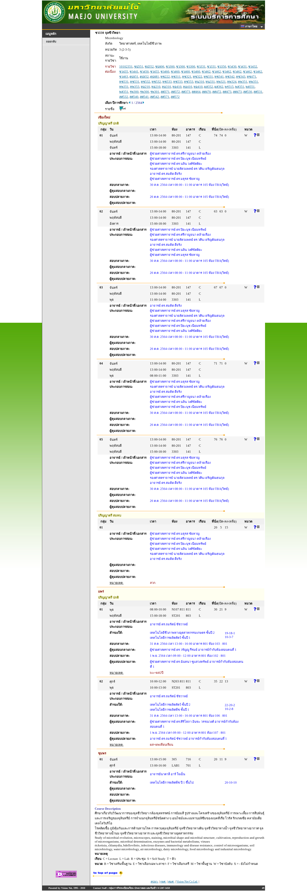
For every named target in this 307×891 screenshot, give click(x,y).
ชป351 (138, 66)
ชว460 (164, 71)
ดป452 (144, 76)
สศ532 (123, 97)
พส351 (239, 86)
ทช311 (176, 76)
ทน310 (199, 81)
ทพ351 (242, 81)
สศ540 (134, 97)
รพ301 (154, 92)
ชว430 (232, 66)
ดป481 (154, 76)
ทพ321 (221, 81)
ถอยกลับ (51, 41)
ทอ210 (145, 86)
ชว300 (170, 66)
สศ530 (247, 92)
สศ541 (144, 97)
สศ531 (258, 92)
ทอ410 (177, 86)
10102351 (126, 66)
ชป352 (149, 66)
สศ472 (216, 92)
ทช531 (124, 81)
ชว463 (123, 76)
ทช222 (165, 76)
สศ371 (165, 92)
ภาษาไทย (251, 26)
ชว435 (123, 71)
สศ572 (175, 97)
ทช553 (188, 81)
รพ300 (134, 92)
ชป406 (159, 66)
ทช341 (219, 76)
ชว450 (144, 71)
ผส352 (208, 86)
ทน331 (210, 81)
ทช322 (197, 76)
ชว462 (206, 71)
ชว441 (134, 71)
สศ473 (227, 92)
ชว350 (221, 66)
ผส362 (218, 86)
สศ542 (154, 97)
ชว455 (154, 71)
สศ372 (175, 92)
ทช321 (186, 76)
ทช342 (230, 76)
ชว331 (201, 66)
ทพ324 (231, 81)
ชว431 (242, 66)
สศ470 (206, 92)
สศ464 (196, 92)
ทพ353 (134, 86)
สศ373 (185, 92)
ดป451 (134, 76)
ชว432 (252, 66)
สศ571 (164, 97)
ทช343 (240, 76)
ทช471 (251, 76)
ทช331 (208, 76)
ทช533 (167, 81)
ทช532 (145, 81)
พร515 (229, 86)
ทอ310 (166, 86)
